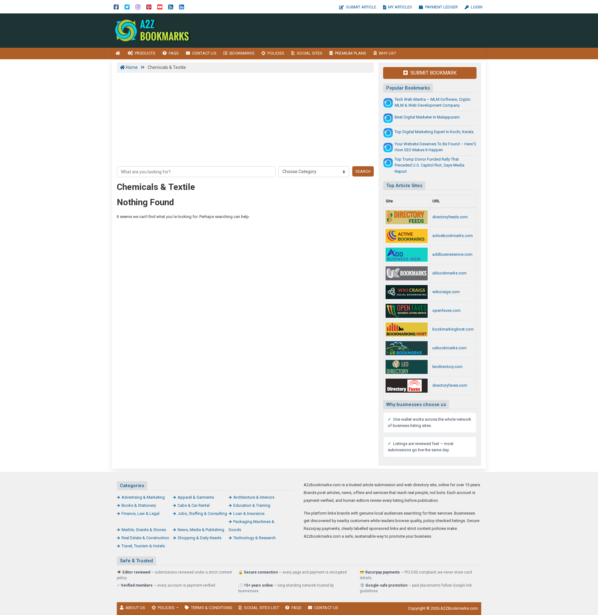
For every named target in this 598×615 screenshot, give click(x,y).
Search (363, 171)
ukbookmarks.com (449, 273)
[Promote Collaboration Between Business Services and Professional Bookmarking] (407, 386)
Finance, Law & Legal (140, 513)
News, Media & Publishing (201, 529)
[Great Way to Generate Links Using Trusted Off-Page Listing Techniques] (407, 348)
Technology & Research (254, 537)
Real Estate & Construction (145, 537)
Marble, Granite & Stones (143, 529)
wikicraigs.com (446, 291)
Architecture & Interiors (253, 497)
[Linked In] (181, 6)
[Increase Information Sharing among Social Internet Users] (407, 292)
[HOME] (118, 53)
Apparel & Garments (196, 497)
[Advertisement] (354, 31)
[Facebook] (116, 6)
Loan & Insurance (248, 513)
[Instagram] (137, 6)
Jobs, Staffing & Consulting (202, 513)
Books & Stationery (138, 505)
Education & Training (251, 505)
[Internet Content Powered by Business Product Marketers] (154, 30)
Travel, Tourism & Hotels (143, 546)
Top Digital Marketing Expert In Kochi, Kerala (434, 131)
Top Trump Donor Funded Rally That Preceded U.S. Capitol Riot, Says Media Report (429, 165)
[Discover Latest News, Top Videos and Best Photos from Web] (407, 311)
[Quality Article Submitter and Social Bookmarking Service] (407, 236)
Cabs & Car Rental (194, 505)
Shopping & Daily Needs (199, 537)
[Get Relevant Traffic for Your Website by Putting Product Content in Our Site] (407, 367)
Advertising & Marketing (143, 497)
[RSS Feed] (170, 6)
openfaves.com (446, 310)
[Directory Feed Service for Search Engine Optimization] (407, 217)
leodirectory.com (447, 366)
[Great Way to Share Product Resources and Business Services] (407, 273)
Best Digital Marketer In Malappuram (427, 117)
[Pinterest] (148, 6)
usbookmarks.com (449, 348)
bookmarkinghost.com (453, 329)
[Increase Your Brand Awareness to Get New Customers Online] (407, 329)
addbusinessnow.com (452, 254)
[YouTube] (159, 6)
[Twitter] (127, 6)
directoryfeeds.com (450, 217)
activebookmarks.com (452, 235)
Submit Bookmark (433, 73)
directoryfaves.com (449, 385)
